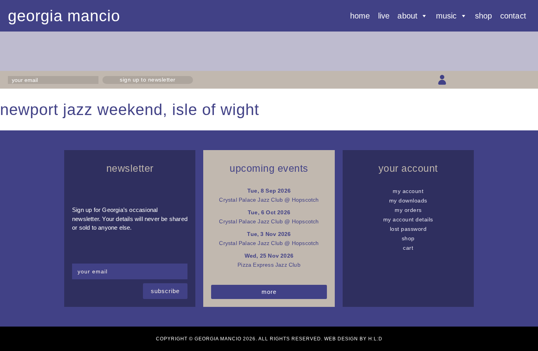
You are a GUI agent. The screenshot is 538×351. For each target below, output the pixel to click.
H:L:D (375, 339)
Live (384, 15)
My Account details (408, 219)
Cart (408, 248)
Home (360, 15)
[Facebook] (470, 80)
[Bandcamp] (511, 80)
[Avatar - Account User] (442, 80)
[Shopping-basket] (456, 80)
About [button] (407, 15)
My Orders (408, 210)
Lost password (408, 229)
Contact (513, 15)
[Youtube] (498, 80)
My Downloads (408, 200)
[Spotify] (525, 80)
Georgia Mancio (64, 15)
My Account (408, 191)
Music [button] (446, 15)
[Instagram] (483, 80)
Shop (483, 15)
